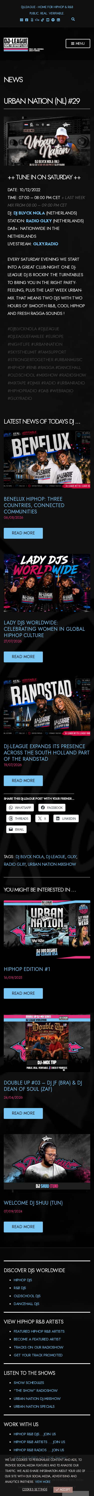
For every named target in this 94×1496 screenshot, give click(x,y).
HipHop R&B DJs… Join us (35, 1434)
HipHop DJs (23, 1280)
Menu (80, 43)
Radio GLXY (15, 864)
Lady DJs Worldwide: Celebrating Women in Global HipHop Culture (44, 629)
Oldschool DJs (27, 1296)
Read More (23, 533)
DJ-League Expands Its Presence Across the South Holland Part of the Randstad (47, 753)
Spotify (52, 19)
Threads (31, 19)
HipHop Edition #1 (27, 969)
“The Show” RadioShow (36, 1390)
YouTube (47, 19)
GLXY (71, 857)
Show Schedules (29, 1382)
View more (42, 1482)
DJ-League (55, 857)
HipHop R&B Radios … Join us (39, 1450)
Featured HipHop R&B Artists (39, 1331)
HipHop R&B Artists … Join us (39, 1442)
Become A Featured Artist (37, 1339)
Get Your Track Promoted (38, 1355)
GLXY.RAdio (45, 244)
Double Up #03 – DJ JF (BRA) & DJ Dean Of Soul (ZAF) (43, 1086)
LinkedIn (58, 19)
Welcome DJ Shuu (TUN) (33, 1203)
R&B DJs (20, 1288)
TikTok (42, 19)
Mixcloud (37, 19)
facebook (26, 19)
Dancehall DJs (26, 1304)
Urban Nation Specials (34, 1406)
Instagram (21, 19)
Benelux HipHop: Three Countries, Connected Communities (34, 505)
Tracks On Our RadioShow (38, 1347)
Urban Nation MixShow (52, 864)
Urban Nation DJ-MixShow (37, 1398)
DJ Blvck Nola (29, 213)
